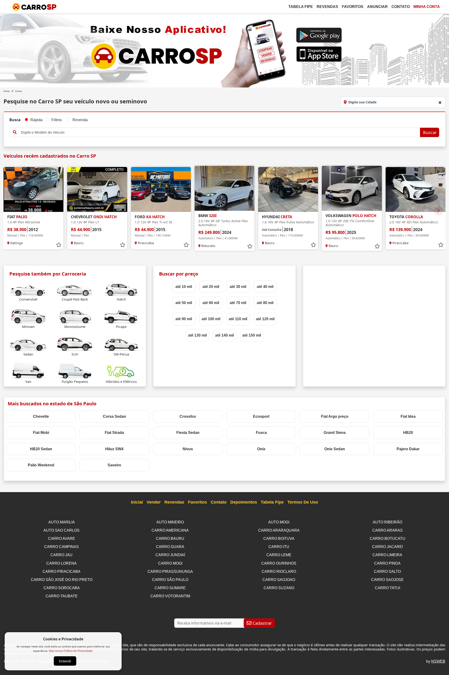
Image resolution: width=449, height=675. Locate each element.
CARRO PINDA (387, 563)
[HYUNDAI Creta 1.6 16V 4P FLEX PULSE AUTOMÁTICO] (288, 189)
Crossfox (188, 416)
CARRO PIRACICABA (61, 571)
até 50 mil (183, 303)
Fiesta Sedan (187, 433)
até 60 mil (211, 303)
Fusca (261, 433)
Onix (261, 449)
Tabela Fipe (300, 7)
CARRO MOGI (170, 563)
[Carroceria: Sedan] (28, 343)
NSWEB (438, 661)
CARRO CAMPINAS (61, 547)
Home (7, 91)
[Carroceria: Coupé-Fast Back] (75, 288)
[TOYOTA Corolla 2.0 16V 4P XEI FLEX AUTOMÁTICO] (415, 189)
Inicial (137, 502)
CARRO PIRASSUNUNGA (170, 571)
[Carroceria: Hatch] (121, 288)
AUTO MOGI (278, 522)
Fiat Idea (408, 416)
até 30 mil (238, 287)
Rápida (36, 120)
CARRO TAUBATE (62, 596)
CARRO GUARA (170, 547)
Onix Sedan (334, 449)
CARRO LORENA (61, 563)
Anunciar (377, 7)
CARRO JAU (61, 555)
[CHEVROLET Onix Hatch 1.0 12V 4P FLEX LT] (97, 189)
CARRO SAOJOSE (387, 580)
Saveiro (114, 465)
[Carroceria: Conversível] (28, 288)
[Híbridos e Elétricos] (121, 370)
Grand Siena (335, 433)
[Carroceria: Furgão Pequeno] (75, 370)
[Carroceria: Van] (28, 370)
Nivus (188, 449)
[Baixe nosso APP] (224, 50)
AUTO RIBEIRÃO (387, 522)
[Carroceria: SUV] (75, 343)
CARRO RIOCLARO (279, 571)
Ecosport (261, 416)
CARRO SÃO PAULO (170, 580)
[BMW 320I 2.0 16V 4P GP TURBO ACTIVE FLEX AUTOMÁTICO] (224, 188)
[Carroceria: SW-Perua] (121, 343)
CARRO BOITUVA (278, 539)
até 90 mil (183, 319)
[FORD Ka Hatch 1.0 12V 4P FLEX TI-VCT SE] (161, 189)
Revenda (80, 120)
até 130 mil (197, 335)
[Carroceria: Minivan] (28, 316)
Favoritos (352, 7)
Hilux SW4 (114, 449)
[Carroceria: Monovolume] (75, 316)
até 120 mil (265, 319)
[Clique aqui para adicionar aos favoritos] (59, 244)
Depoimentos (243, 502)
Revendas (327, 7)
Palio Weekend (41, 465)
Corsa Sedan (114, 416)
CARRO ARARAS (387, 530)
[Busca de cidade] (439, 102)
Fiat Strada (114, 433)
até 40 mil (265, 287)
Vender (154, 502)
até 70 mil (238, 303)
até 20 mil (211, 287)
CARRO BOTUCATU (387, 539)
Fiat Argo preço (334, 416)
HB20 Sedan (41, 449)
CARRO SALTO (387, 571)
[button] (438, 210)
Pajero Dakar (408, 449)
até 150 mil (251, 335)
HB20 (408, 433)
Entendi (65, 661)
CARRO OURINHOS (278, 563)
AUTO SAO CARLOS (61, 530)
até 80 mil (265, 303)
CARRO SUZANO (279, 588)
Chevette (41, 416)
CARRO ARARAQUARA (279, 530)
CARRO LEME (278, 555)
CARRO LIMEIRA (387, 555)
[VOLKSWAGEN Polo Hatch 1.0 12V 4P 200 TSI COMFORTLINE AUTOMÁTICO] (352, 188)
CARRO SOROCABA (61, 588)
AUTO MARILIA (61, 522)
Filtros (56, 120)
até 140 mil (224, 335)
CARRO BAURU (170, 539)
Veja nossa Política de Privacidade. (71, 651)
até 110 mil (238, 319)
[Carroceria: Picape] (121, 316)
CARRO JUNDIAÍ (170, 555)
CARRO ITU (278, 547)
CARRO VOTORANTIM (170, 596)
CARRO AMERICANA (170, 530)
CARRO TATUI (387, 588)
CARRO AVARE (61, 539)
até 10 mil (183, 287)
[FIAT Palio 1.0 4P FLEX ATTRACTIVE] (33, 189)
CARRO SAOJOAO (278, 580)
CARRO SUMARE (170, 588)
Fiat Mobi (41, 433)
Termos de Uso (302, 502)
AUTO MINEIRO (170, 522)
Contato (400, 7)
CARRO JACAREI (387, 547)
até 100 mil (211, 319)
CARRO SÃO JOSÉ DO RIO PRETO (61, 580)
